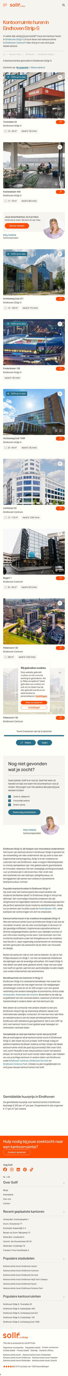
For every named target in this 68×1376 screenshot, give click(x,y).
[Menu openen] (5, 5)
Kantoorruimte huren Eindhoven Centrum (21, 1270)
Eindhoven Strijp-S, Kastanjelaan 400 (19, 1308)
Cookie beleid (9, 1350)
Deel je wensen (16, 225)
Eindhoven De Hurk (39, 1060)
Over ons (7, 1199)
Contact (6, 1203)
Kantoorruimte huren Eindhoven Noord (19, 1284)
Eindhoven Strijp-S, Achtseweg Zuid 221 (20, 1313)
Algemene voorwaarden (13, 1347)
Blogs (5, 1190)
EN (9, 1177)
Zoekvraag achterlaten (24, 812)
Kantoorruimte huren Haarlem (45, 1357)
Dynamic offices (46, 1350)
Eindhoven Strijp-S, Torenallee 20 (17, 1304)
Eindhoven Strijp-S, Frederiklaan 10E (19, 1317)
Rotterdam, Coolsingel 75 (14, 1246)
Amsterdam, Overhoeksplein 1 (16, 1219)
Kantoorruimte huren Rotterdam (17, 1360)
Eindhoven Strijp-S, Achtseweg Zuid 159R (21, 1322)
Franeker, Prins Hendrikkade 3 (16, 1250)
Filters (28, 742)
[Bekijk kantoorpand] (60, 122)
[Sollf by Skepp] (17, 5)
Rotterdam (21, 994)
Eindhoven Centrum (15, 42)
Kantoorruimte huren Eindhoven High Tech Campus (25, 1279)
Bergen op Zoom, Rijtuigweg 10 (16, 1232)
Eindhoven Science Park (15, 1064)
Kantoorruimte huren (12, 1355)
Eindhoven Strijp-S (14, 39)
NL (4, 1177)
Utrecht (34, 994)
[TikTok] (32, 1169)
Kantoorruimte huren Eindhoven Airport (20, 1266)
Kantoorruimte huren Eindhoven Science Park (23, 1288)
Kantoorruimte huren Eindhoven (17, 1357)
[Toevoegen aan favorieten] (60, 77)
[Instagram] (12, 1169)
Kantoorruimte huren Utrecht (44, 1360)
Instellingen (41, 696)
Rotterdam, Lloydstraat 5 (13, 1237)
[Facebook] (6, 1169)
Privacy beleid (23, 1350)
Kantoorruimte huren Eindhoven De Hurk (20, 1275)
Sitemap (34, 1350)
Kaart (44, 742)
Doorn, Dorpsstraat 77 (12, 1224)
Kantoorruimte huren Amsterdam (37, 1355)
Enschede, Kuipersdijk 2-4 (14, 1228)
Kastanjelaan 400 (47, 908)
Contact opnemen (17, 1152)
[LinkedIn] (19, 1169)
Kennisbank (8, 1194)
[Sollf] (4, 54)
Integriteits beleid (32, 1347)
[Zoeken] (63, 5)
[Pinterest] (25, 1169)
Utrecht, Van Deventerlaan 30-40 (17, 1241)
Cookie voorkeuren (50, 1347)
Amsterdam (9, 994)
